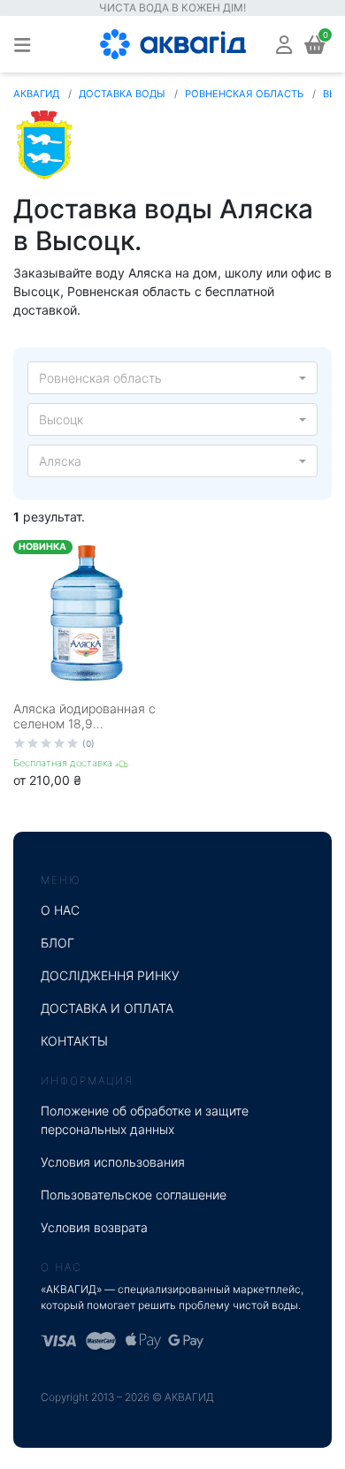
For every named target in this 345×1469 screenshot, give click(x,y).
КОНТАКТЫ (74, 1040)
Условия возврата (94, 1227)
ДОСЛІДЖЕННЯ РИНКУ (110, 975)
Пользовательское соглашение (133, 1194)
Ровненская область (100, 377)
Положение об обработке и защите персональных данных (145, 1120)
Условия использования (113, 1161)
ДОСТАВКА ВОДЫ (122, 94)
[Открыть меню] (22, 44)
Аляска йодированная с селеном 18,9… (84, 716)
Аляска (60, 460)
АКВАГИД (36, 94)
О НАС (60, 909)
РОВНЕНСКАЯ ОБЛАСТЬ (244, 94)
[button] (284, 43)
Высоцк (61, 419)
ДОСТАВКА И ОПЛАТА (107, 1008)
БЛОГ (57, 942)
